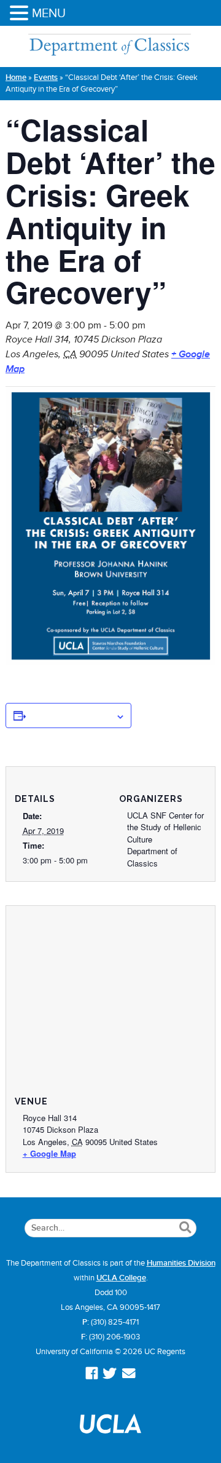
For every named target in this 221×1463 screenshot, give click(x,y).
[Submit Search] (185, 1228)
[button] (21, 13)
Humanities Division (181, 1263)
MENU (49, 13)
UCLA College (121, 1278)
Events (46, 77)
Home (16, 77)
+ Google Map (49, 1153)
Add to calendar (70, 715)
